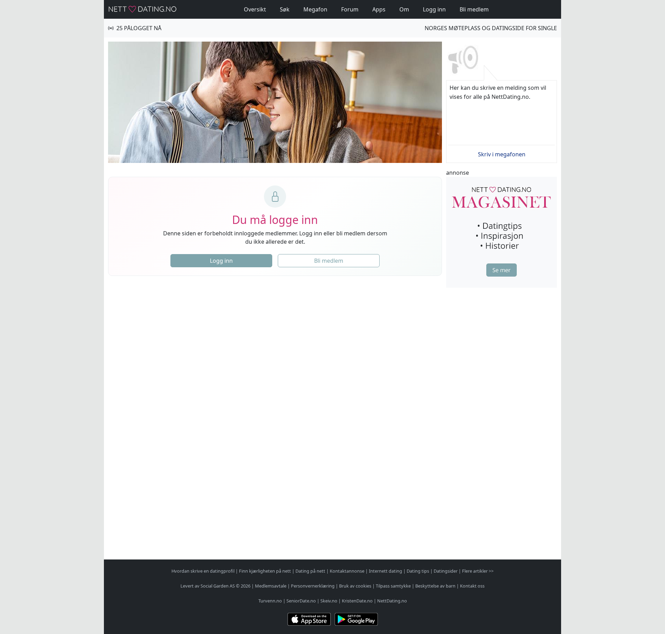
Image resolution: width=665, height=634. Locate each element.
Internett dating (385, 571)
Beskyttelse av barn (435, 586)
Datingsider (446, 571)
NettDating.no (392, 601)
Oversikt (255, 9)
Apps (378, 9)
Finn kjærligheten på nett (265, 571)
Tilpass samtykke (393, 586)
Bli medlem (474, 9)
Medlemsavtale (270, 586)
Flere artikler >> (478, 571)
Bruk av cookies (355, 586)
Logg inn (434, 9)
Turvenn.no (270, 601)
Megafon (315, 9)
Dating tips (418, 571)
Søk (285, 9)
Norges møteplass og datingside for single (491, 28)
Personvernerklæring (313, 586)
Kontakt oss (472, 586)
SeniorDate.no (301, 601)
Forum (349, 9)
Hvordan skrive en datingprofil (202, 571)
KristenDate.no (357, 601)
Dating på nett (310, 571)
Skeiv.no (328, 601)
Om (404, 9)
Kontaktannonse (347, 571)
